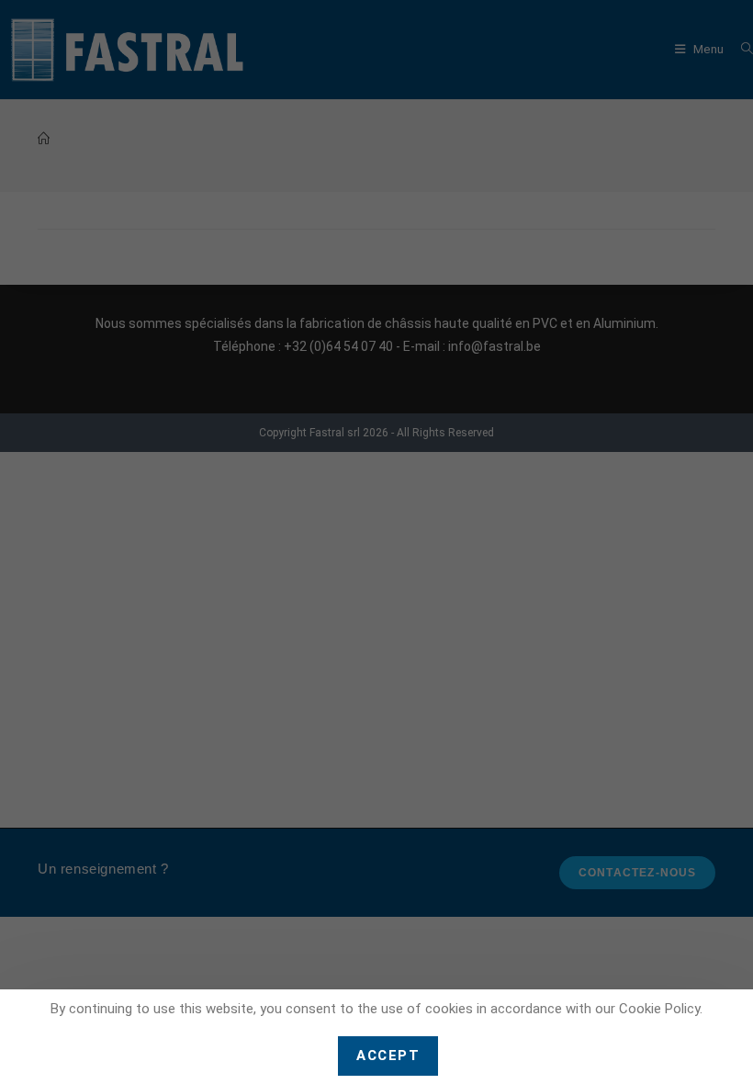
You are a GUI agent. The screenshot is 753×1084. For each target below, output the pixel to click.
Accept (388, 1055)
